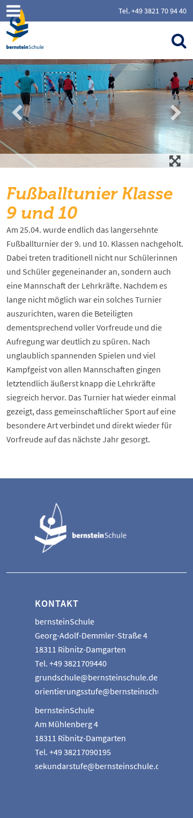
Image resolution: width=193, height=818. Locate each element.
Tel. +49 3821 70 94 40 (152, 11)
